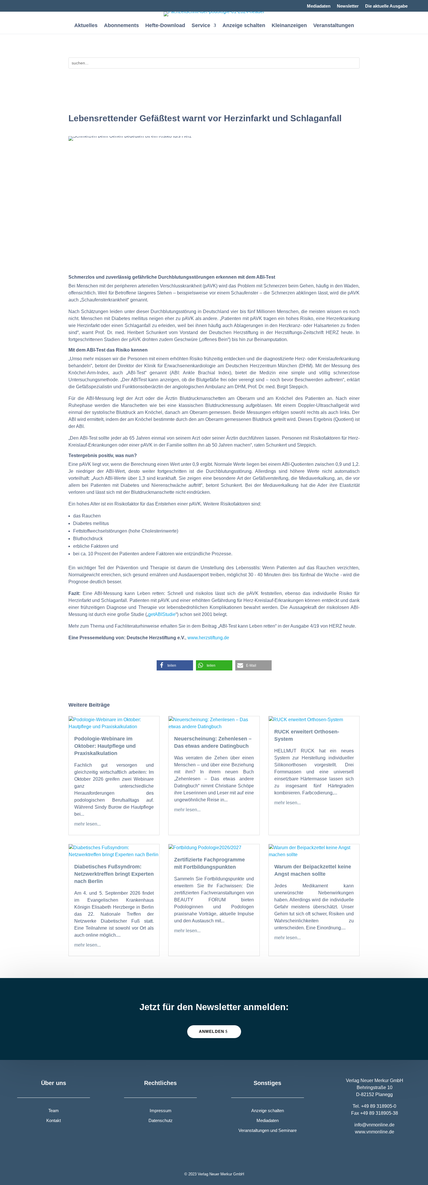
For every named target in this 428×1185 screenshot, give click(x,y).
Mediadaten (318, 6)
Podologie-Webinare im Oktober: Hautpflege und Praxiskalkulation (105, 746)
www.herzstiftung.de (208, 637)
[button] (175, 665)
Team (53, 1110)
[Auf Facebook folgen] (21, 4)
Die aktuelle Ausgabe (386, 6)
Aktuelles (86, 25)
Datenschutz (160, 1120)
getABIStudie (162, 614)
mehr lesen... (87, 823)
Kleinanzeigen (289, 25)
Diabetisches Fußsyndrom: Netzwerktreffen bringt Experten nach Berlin (114, 874)
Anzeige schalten (243, 25)
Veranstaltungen (333, 25)
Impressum (160, 1110)
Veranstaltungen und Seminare (267, 1130)
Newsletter (348, 6)
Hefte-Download (165, 25)
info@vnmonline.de (374, 1124)
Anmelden (211, 1031)
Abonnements (121, 25)
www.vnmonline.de (374, 1131)
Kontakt (53, 1120)
